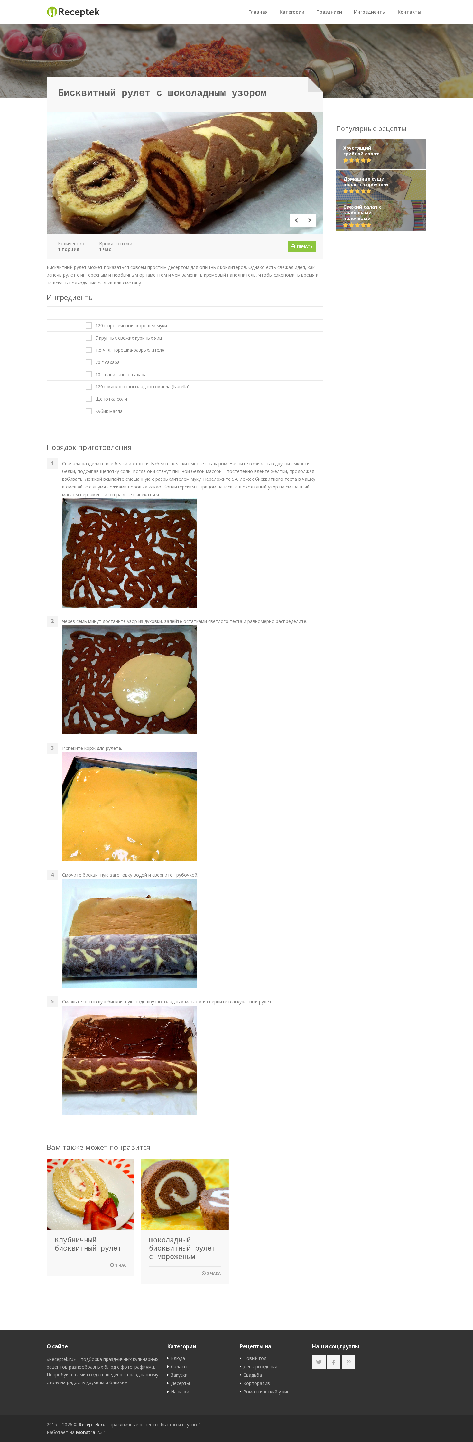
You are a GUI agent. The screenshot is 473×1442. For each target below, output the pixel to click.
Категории (292, 12)
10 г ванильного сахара (121, 374)
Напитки (180, 1392)
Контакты (409, 12)
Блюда (178, 1358)
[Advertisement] (381, 339)
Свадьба (252, 1375)
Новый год (254, 1358)
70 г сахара (107, 362)
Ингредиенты (370, 12)
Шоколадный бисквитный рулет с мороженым (182, 1248)
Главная (258, 12)
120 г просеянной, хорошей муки (131, 326)
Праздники (329, 12)
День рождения (260, 1367)
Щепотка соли (111, 399)
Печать (304, 246)
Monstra (85, 1432)
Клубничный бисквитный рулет (88, 1244)
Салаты (179, 1367)
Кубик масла (109, 411)
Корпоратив (256, 1383)
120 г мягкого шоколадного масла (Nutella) (142, 387)
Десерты (180, 1383)
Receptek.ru (92, 1424)
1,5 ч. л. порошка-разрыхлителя (129, 350)
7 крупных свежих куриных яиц (128, 338)
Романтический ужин (266, 1392)
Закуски (179, 1375)
